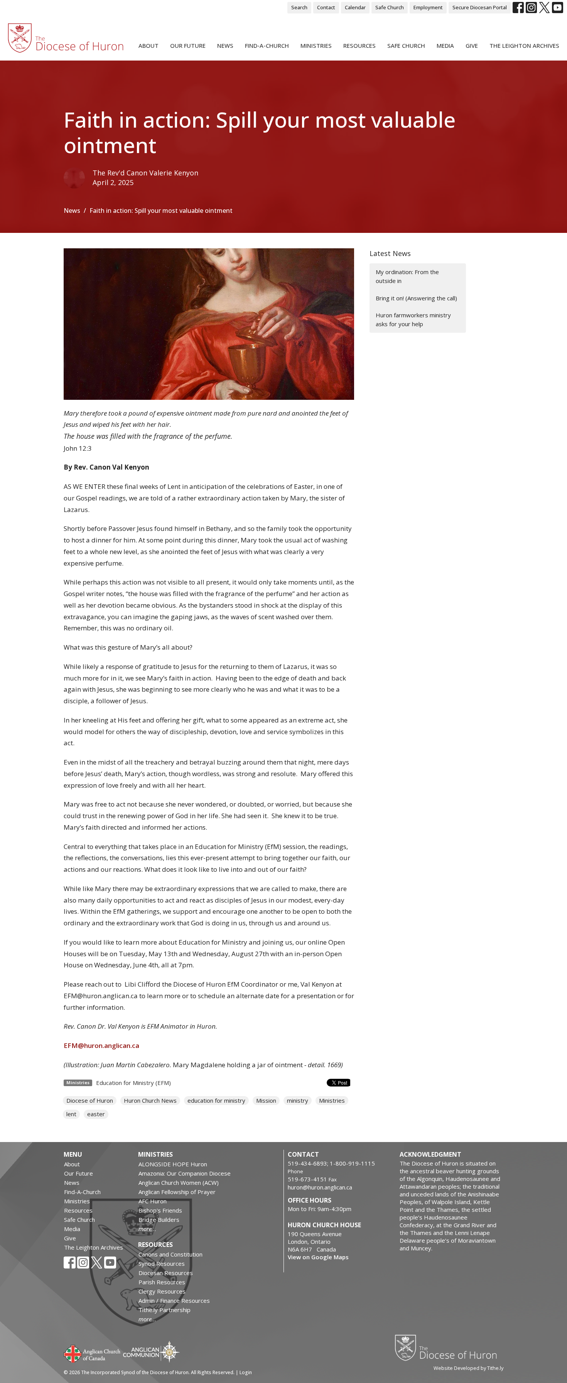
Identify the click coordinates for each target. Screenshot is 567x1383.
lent (71, 1114)
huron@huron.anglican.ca (320, 1187)
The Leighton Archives (524, 45)
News (225, 45)
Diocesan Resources (165, 1273)
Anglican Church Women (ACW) (178, 1182)
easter (96, 1114)
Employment (428, 7)
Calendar (355, 7)
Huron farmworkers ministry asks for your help (413, 319)
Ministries (316, 45)
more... (147, 1229)
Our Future (188, 45)
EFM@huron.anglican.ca (101, 1045)
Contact (326, 7)
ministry (297, 1100)
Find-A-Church (267, 45)
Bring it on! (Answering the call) (416, 298)
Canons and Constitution (170, 1254)
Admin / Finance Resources (174, 1300)
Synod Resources (161, 1263)
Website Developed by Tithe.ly (468, 1368)
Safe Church (389, 7)
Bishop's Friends (160, 1210)
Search (299, 7)
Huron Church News (150, 1100)
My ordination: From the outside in (407, 276)
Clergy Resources (162, 1291)
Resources (359, 45)
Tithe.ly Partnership (164, 1310)
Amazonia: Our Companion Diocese (184, 1173)
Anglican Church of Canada (92, 1353)
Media (445, 45)
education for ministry (216, 1100)
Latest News (390, 253)
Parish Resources (161, 1282)
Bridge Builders (158, 1219)
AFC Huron (152, 1201)
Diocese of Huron (89, 1100)
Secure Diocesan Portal (479, 7)
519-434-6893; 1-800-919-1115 (331, 1163)
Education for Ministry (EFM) (133, 1083)
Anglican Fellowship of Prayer (177, 1192)
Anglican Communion (151, 1352)
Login (246, 1372)
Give (472, 45)
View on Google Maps (318, 1257)
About (148, 45)
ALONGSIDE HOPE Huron (172, 1164)
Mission (266, 1100)
